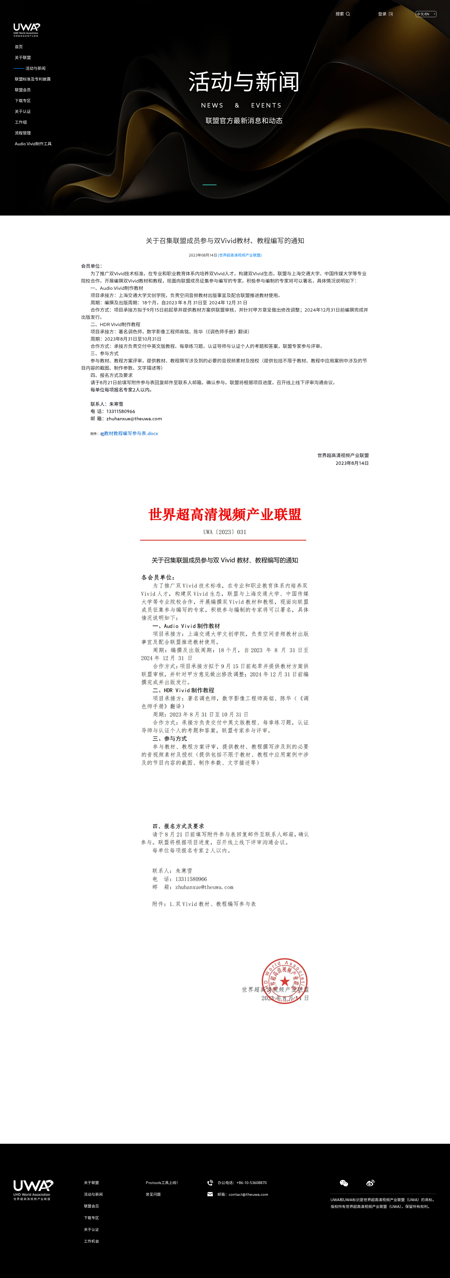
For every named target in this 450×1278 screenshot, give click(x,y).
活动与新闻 (93, 1194)
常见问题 (153, 1194)
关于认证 (91, 1229)
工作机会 (91, 1241)
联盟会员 (91, 1206)
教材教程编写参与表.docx (131, 433)
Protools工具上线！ (163, 1183)
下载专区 (91, 1218)
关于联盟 (91, 1183)
